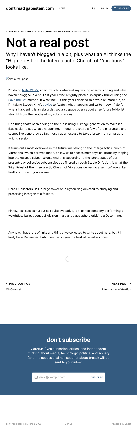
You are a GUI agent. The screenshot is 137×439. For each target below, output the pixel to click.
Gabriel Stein (16, 31)
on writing (51, 31)
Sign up (69, 423)
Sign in (104, 8)
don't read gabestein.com (30, 8)
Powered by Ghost (121, 423)
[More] (72, 8)
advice (47, 104)
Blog (74, 31)
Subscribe (123, 8)
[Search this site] (93, 8)
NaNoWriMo (30, 90)
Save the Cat (17, 100)
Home (62, 8)
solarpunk (64, 31)
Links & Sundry (35, 31)
